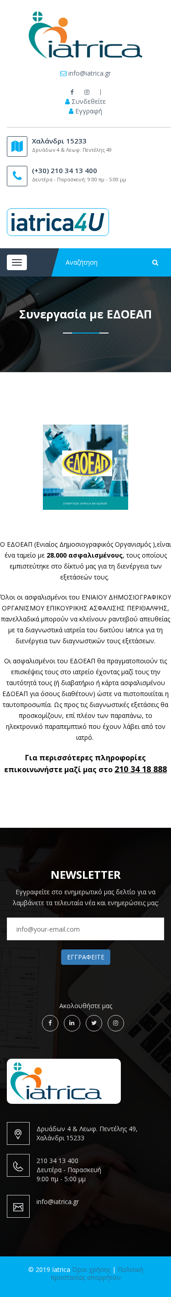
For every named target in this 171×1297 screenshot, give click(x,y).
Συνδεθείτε (89, 101)
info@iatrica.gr (89, 73)
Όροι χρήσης (91, 1269)
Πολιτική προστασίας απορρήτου (97, 1273)
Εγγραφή (88, 111)
